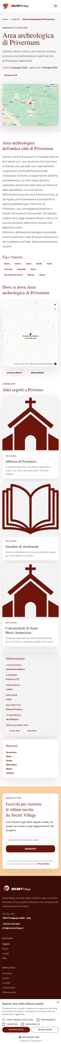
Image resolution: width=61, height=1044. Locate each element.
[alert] (30, 1021)
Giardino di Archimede (22, 546)
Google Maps (14, 373)
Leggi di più (20, 1014)
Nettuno (30, 275)
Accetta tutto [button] (16, 1029)
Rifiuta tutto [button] (45, 1029)
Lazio (9, 699)
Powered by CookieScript (31, 1041)
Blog (4, 958)
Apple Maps (37, 373)
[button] (30, 1037)
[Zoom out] (55, 309)
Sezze (33, 269)
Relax (9, 756)
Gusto (9, 760)
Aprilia (39, 264)
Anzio (49, 264)
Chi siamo (7, 973)
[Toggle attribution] (55, 364)
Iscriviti (30, 848)
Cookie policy (8, 987)
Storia (6, 264)
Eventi (5, 948)
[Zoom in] (55, 305)
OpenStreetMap (38, 364)
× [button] (58, 1002)
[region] (30, 334)
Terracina (8, 269)
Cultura (18, 264)
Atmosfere (11, 764)
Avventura (11, 752)
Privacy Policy (43, 864)
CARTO (26, 364)
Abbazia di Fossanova (21, 461)
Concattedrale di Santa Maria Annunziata (21, 630)
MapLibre (17, 364)
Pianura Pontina (14, 709)
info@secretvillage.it (12, 928)
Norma (42, 275)
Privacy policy (9, 992)
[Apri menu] (55, 6)
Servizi (5, 978)
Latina (28, 264)
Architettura (12, 719)
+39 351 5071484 (11, 924)
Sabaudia (21, 269)
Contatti (6, 983)
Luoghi (5, 953)
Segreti (5, 944)
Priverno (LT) (10, 75)
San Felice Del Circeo (13, 275)
